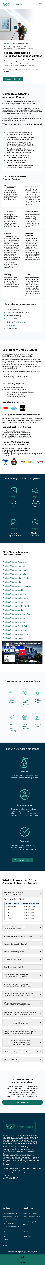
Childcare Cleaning (38, 701)
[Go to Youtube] (10, 1178)
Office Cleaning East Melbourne (18, 586)
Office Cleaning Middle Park (16, 634)
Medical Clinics (21, 322)
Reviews (25, 1219)
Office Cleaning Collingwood (16, 598)
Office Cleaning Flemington (16, 574)
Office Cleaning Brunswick (15, 622)
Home (4, 43)
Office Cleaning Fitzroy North (17, 578)
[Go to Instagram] (17, 1178)
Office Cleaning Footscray (15, 570)
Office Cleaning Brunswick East (17, 618)
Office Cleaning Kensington (16, 630)
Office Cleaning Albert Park (16, 626)
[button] (22, 893)
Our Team (5, 1242)
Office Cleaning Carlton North (17, 606)
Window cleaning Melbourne (10, 1219)
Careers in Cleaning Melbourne (31, 1216)
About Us (5, 1236)
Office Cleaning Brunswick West (18, 614)
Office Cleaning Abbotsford (16, 562)
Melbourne (18, 70)
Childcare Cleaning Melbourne (11, 1226)
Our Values (5, 1239)
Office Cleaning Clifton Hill (15, 602)
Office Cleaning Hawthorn (15, 566)
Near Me (9, 43)
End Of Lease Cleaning (12, 727)
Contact (5, 1245)
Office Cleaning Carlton (14, 610)
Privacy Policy (27, 1236)
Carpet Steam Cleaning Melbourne (8, 1222)
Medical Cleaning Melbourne (10, 1216)
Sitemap (25, 1224)
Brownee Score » (24, 438)
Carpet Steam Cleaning (25, 726)
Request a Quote (11, 79)
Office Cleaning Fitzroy (14, 582)
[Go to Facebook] (14, 1178)
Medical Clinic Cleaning (25, 702)
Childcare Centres (12, 325)
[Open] (40, 4)
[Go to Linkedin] (3, 1178)
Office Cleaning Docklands (15, 590)
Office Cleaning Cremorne (15, 594)
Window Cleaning (38, 725)
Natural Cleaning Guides (30, 1222)
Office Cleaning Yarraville (15, 638)
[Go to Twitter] (7, 1178)
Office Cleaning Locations (30, 1213)
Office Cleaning (12, 701)
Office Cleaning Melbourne (10, 1213)
